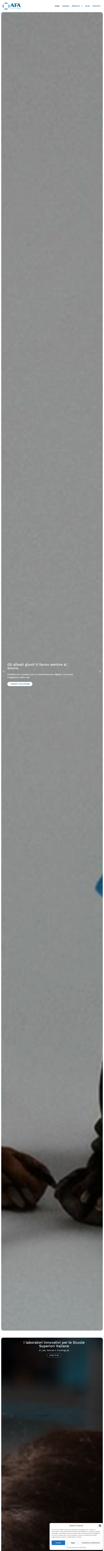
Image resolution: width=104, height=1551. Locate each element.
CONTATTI (96, 6)
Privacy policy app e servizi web (76, 1547)
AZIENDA (65, 6)
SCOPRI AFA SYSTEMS (18, 697)
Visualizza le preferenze (91, 1543)
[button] (100, 1526)
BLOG (87, 6)
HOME (57, 6)
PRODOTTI (76, 6)
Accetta (58, 1543)
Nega (73, 1543)
